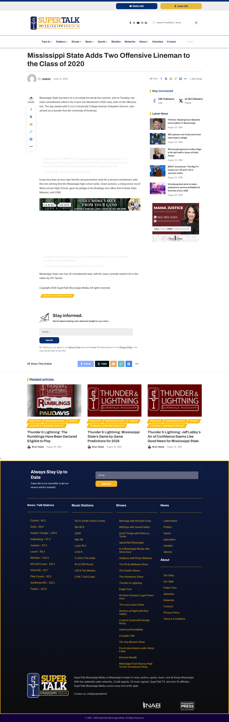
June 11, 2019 (82, 172)
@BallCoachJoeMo (54, 162)
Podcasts (35, 421)
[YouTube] (138, 23)
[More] (185, 78)
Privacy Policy (126, 347)
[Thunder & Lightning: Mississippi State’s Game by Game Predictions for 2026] (115, 400)
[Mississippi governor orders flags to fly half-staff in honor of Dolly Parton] (157, 153)
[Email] (171, 78)
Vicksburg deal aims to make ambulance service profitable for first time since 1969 (184, 187)
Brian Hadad (38, 447)
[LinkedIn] (146, 23)
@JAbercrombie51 (117, 257)
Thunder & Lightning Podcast (57, 296)
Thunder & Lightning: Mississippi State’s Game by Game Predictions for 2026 (114, 436)
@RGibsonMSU (96, 257)
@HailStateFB (76, 166)
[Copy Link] (175, 78)
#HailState (96, 159)
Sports (73, 421)
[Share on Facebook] (161, 78)
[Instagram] (142, 23)
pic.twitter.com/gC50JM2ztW (59, 260)
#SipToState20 (110, 159)
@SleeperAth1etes (117, 162)
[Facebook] (130, 23)
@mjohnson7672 (77, 162)
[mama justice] (175, 222)
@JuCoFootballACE (55, 166)
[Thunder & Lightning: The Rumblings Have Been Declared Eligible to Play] (54, 400)
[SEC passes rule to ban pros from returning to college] (157, 139)
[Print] (180, 78)
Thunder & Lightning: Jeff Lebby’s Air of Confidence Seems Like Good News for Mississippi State (174, 436)
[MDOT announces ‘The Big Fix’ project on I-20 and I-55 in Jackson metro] (157, 171)
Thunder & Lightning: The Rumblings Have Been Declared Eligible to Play (52, 436)
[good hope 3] (90, 204)
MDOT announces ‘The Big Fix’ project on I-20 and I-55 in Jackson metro (183, 170)
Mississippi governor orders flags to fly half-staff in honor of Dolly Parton (184, 152)
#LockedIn (83, 159)
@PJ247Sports (96, 162)
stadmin (46, 78)
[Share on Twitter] (166, 78)
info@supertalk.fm (97, 694)
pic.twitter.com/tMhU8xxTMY (101, 166)
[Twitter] (134, 23)
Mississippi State (54, 421)
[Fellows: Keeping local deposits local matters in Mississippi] (157, 124)
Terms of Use (74, 347)
